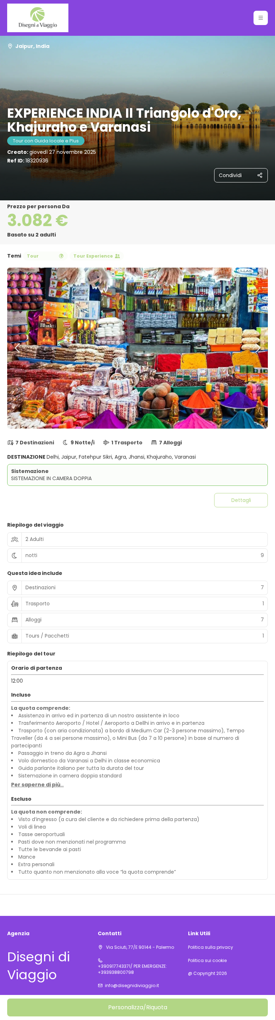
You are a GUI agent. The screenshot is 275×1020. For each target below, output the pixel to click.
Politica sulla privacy (210, 947)
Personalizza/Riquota (137, 1007)
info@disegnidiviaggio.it (132, 986)
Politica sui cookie (207, 960)
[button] (261, 18)
